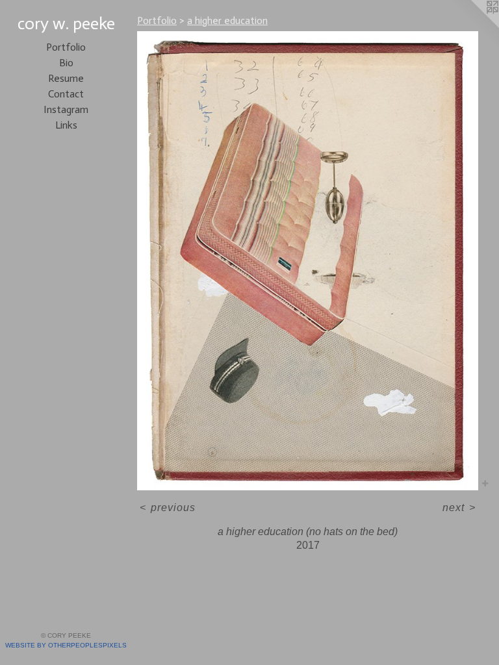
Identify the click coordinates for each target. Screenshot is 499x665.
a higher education (227, 20)
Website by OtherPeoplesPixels (66, 645)
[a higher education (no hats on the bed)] (307, 260)
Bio (66, 62)
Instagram (66, 109)
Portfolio (66, 47)
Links (66, 125)
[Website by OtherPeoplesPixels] (473, 26)
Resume (66, 78)
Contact (66, 94)
